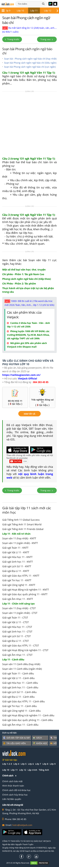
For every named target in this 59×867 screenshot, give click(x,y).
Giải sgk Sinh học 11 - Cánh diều (20, 687)
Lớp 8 (45, 763)
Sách (39, 737)
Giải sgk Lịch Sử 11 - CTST (16, 636)
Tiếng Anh (44, 769)
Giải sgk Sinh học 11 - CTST (17, 631)
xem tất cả (29, 413)
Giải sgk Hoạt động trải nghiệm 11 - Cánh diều (28, 715)
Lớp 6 (31, 763)
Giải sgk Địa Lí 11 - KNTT (15, 571)
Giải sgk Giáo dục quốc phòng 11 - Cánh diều (27, 720)
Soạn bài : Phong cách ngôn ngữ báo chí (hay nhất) (30, 58)
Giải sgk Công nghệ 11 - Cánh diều (21, 710)
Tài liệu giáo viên (16, 743)
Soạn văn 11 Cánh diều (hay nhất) (21, 664)
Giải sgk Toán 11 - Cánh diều (18, 673)
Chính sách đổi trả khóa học (16, 790)
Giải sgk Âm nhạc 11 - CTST (17, 654)
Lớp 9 (7, 10)
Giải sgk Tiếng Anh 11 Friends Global (22, 529)
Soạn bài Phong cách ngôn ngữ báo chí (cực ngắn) (30, 66)
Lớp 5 (23, 763)
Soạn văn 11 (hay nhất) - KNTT (19, 538)
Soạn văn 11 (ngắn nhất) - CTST (19, 613)
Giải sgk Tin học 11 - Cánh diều (19, 706)
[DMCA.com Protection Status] (41, 862)
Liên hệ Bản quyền (11, 799)
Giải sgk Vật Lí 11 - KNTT (15, 552)
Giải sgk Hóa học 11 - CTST (17, 627)
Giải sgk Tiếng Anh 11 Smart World (21, 524)
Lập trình (32, 769)
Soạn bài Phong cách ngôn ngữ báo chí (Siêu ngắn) (30, 62)
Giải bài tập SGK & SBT (18, 737)
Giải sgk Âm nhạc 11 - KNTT (17, 599)
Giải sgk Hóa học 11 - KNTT (17, 557)
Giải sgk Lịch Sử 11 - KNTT (16, 566)
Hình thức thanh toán (13, 785)
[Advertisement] (29, 125)
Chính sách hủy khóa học (15, 794)
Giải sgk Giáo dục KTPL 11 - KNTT (20, 575)
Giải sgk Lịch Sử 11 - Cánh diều (19, 692)
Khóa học (41, 743)
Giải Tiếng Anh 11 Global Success (21, 519)
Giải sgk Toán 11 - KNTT (15, 547)
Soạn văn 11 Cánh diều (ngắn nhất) (22, 668)
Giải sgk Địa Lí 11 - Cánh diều (18, 696)
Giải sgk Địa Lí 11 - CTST (15, 641)
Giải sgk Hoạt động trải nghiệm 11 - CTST (25, 650)
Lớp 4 (16, 763)
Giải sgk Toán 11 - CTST (15, 617)
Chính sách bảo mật (12, 781)
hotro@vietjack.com (22, 825)
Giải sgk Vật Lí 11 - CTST (15, 622)
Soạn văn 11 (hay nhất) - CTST (19, 608)
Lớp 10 (20, 10)
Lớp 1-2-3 (7, 763)
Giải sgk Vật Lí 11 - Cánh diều (18, 678)
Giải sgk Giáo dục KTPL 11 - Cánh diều (23, 701)
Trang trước (13, 39)
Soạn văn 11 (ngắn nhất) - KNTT (20, 543)
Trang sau (45, 39)
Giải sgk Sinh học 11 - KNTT (17, 561)
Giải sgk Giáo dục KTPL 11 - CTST (20, 645)
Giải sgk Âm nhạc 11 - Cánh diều (20, 724)
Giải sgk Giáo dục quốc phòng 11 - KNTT (25, 594)
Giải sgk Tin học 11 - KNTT (16, 580)
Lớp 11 (34, 10)
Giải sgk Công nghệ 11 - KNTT (18, 585)
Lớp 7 (38, 763)
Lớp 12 (47, 10)
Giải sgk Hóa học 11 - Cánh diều (20, 682)
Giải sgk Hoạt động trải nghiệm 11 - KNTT (25, 589)
